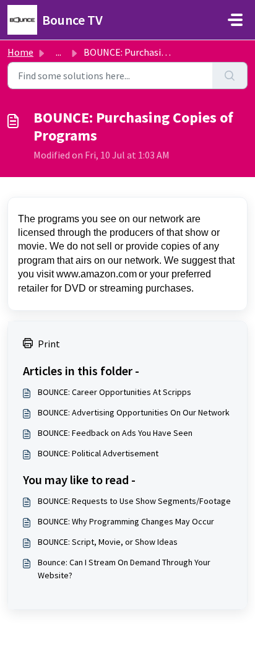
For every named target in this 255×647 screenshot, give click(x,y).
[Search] (230, 75)
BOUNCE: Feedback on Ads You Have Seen (115, 432)
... (58, 52)
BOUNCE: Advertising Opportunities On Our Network (134, 412)
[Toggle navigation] (235, 20)
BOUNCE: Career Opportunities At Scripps (114, 391)
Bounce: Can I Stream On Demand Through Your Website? (124, 569)
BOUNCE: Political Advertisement (98, 453)
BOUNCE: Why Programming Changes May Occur (126, 521)
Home (20, 52)
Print (49, 343)
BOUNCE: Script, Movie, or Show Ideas (108, 541)
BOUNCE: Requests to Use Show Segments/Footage (134, 500)
